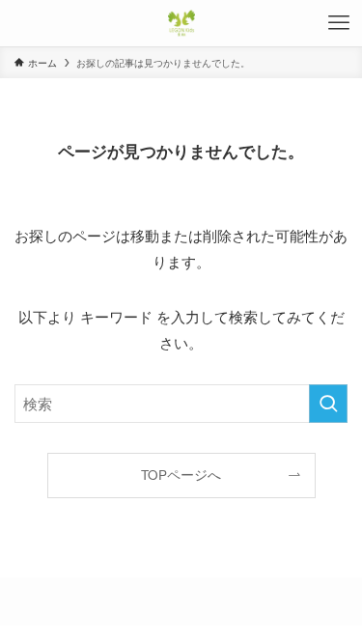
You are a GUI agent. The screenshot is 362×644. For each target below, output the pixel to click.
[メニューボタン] (339, 23)
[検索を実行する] (328, 403)
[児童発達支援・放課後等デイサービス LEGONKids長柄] (181, 23)
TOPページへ (181, 474)
